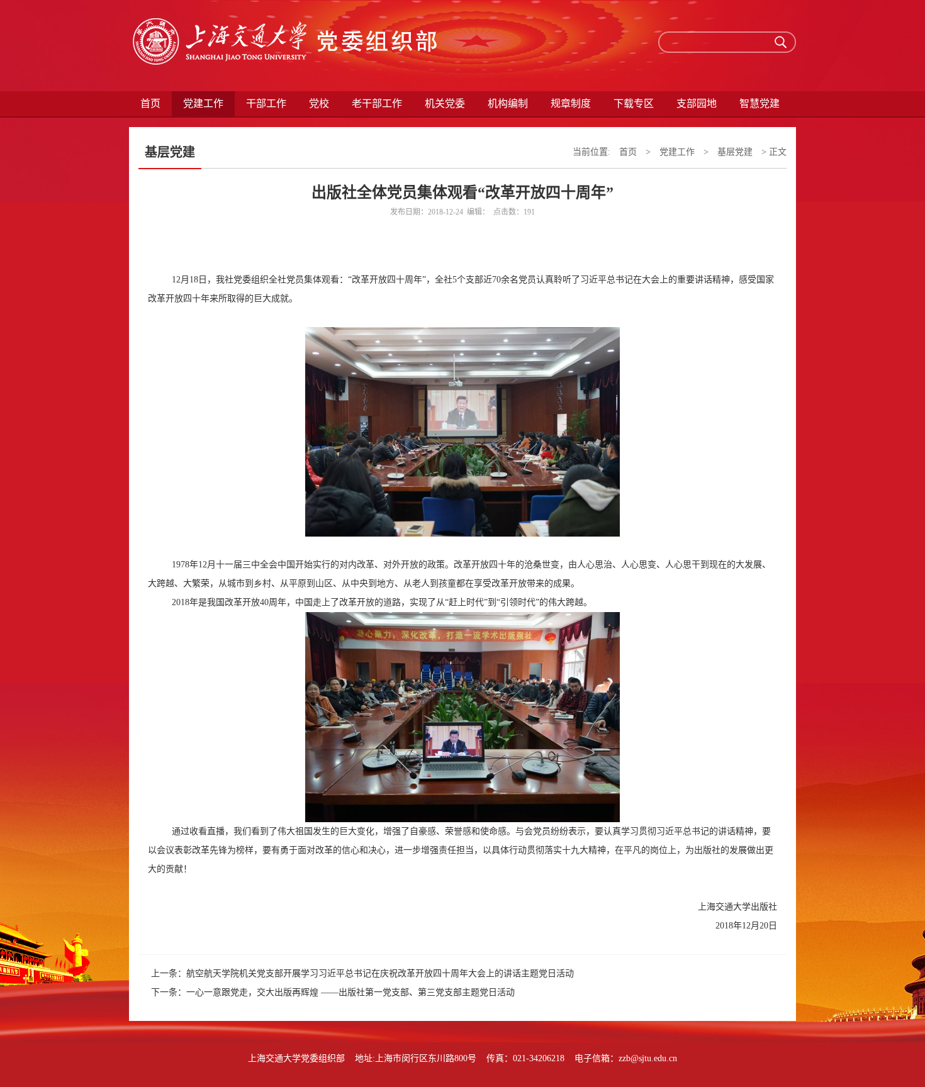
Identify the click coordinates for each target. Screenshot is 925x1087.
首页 (150, 103)
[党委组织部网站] (286, 45)
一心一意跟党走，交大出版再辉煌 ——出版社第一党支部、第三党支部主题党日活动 (350, 992)
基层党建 (735, 152)
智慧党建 (759, 103)
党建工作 (677, 152)
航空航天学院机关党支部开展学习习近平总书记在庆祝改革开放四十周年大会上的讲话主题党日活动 (380, 973)
